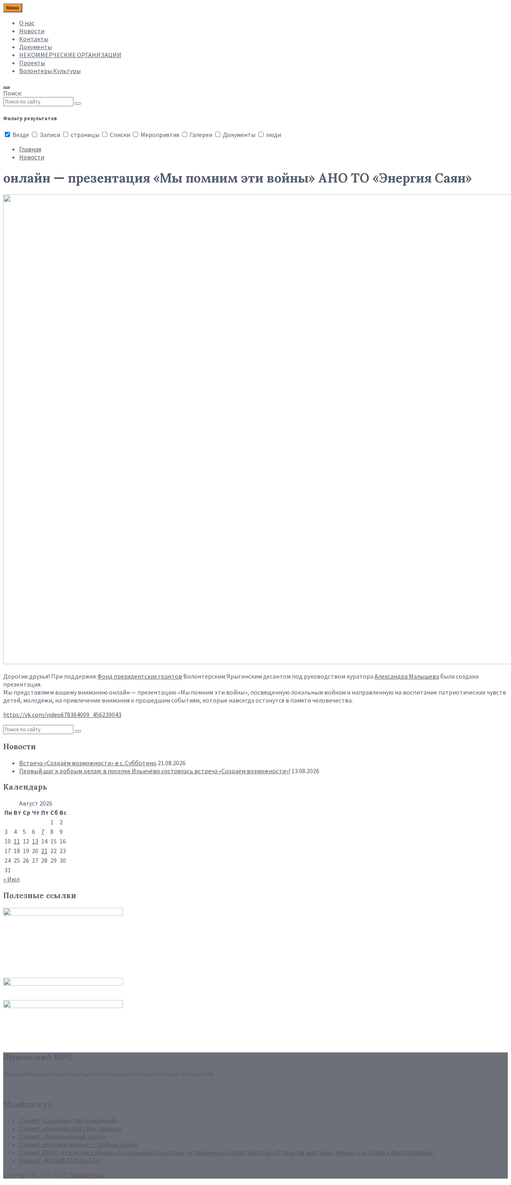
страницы (85, 135)
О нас (26, 23)
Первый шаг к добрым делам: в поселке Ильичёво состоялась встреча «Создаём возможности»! (154, 771)
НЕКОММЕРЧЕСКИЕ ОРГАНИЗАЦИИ (70, 55)
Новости (31, 31)
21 (44, 851)
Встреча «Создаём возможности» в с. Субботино (87, 763)
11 (17, 841)
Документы (35, 47)
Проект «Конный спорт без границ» (70, 1128)
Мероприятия (159, 135)
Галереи (201, 135)
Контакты (33, 39)
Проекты (32, 63)
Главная (30, 149)
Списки (120, 135)
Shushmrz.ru (87, 1175)
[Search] (78, 103)
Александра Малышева (406, 676)
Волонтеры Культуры (50, 71)
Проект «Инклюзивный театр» (63, 1136)
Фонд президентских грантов (139, 676)
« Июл (11, 879)
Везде (20, 135)
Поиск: (12, 93)
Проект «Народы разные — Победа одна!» (78, 1144)
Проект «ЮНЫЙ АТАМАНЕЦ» (59, 1160)
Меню (12, 7)
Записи (49, 135)
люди (273, 135)
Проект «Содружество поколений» (68, 1120)
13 (35, 841)
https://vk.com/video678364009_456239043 (62, 715)
